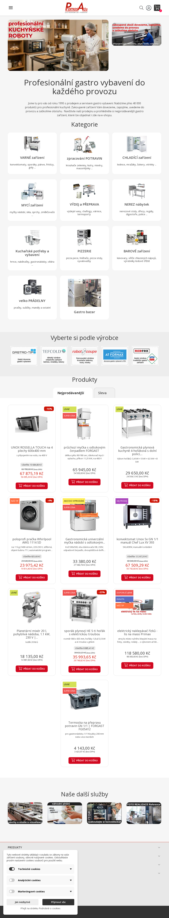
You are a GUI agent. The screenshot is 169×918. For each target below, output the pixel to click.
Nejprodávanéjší (70, 393)
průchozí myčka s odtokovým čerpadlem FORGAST (84, 449)
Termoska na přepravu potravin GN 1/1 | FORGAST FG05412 (84, 726)
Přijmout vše (58, 902)
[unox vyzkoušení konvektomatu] (104, 813)
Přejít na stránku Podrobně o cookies (40, 908)
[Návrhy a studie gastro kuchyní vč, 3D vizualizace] (25, 813)
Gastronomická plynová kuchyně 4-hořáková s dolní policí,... (137, 450)
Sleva (102, 393)
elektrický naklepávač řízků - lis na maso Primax (137, 632)
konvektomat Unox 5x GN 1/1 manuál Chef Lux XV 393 (137, 540)
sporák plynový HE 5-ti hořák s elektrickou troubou (84, 632)
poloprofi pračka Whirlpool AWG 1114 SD (31, 540)
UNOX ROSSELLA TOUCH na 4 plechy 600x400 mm (32, 449)
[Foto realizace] (144, 813)
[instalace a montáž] (136, 34)
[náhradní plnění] (64, 813)
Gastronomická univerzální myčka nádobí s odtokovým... (84, 540)
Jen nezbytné (22, 902)
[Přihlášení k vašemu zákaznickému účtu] (149, 8)
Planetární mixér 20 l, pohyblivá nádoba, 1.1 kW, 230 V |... (31, 634)
